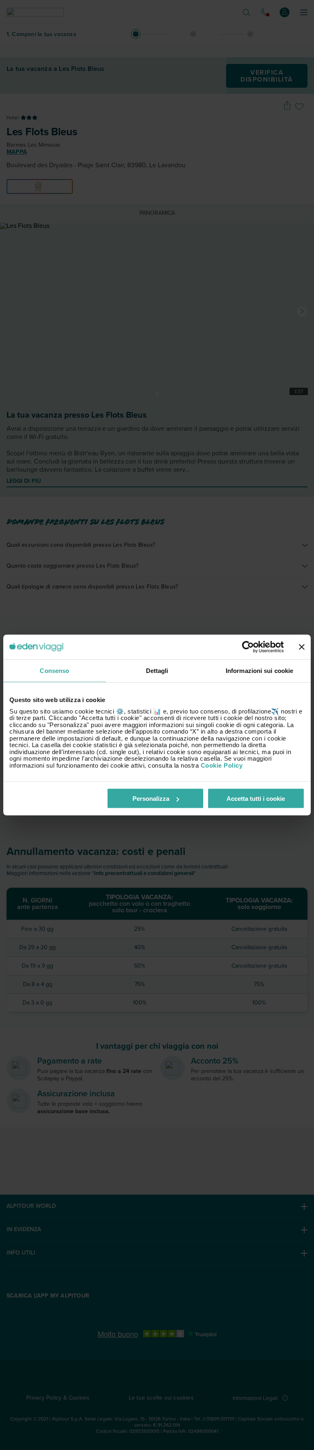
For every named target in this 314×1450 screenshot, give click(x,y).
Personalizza (150, 798)
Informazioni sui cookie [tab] (259, 670)
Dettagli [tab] (157, 670)
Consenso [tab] (54, 670)
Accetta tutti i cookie (256, 798)
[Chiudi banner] (302, 647)
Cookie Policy (222, 764)
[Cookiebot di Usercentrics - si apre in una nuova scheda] (248, 647)
